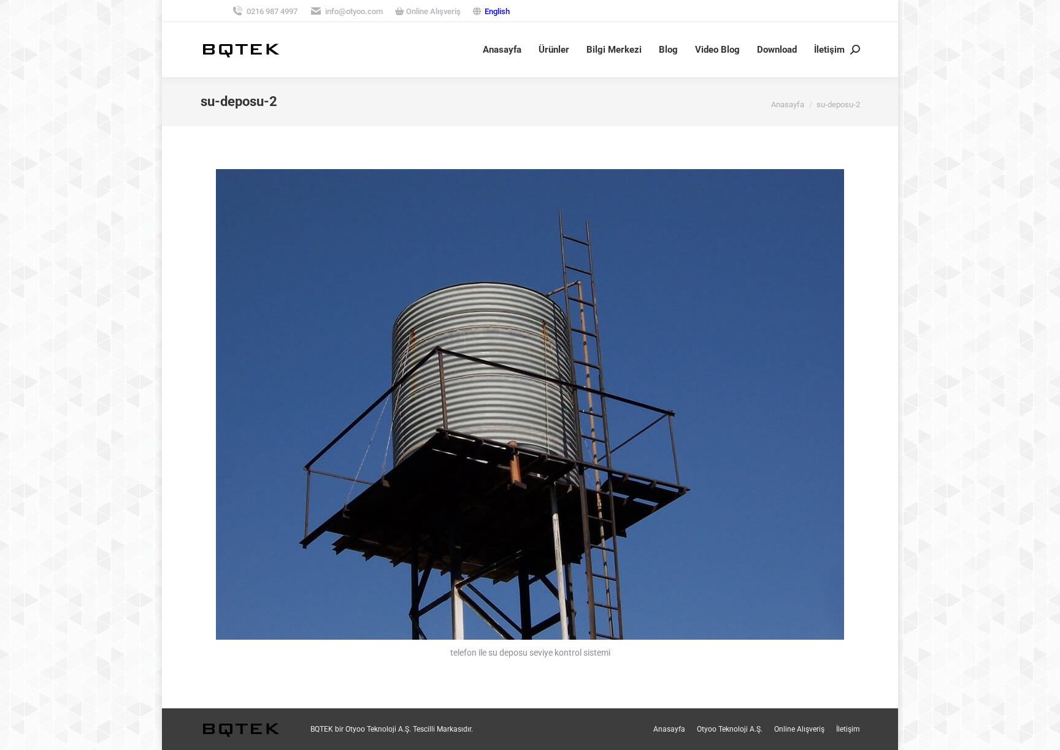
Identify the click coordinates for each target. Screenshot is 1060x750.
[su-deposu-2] (530, 404)
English (497, 11)
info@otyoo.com (354, 11)
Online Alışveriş (432, 11)
